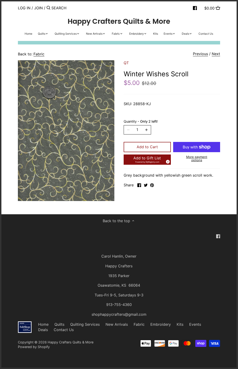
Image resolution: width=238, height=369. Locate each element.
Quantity (141, 121)
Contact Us (64, 329)
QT (126, 62)
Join (38, 8)
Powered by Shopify (34, 347)
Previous (200, 53)
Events (195, 324)
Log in (24, 8)
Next (216, 53)
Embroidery (160, 324)
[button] (147, 159)
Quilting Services (85, 324)
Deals (43, 329)
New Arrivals (117, 324)
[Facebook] (195, 7)
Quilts (59, 324)
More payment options (196, 158)
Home (43, 324)
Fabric (38, 54)
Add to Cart (147, 146)
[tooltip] (167, 161)
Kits (180, 324)
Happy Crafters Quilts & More (119, 21)
